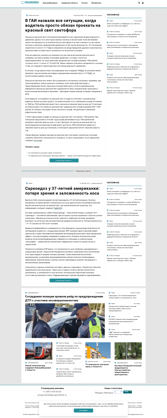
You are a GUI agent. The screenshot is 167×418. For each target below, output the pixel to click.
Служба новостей (96, 183)
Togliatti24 (57, 208)
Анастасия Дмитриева (95, 15)
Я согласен (83, 410)
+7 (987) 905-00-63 (52, 392)
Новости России (34, 15)
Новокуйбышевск (33, 292)
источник (38, 140)
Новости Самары (114, 31)
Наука (111, 21)
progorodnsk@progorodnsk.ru (52, 395)
